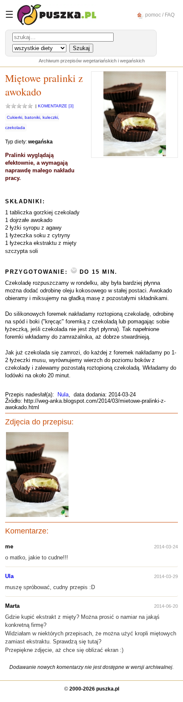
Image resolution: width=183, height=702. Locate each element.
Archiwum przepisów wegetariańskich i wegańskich (92, 60)
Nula (63, 394)
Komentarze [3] (56, 106)
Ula (9, 576)
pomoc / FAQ (159, 14)
